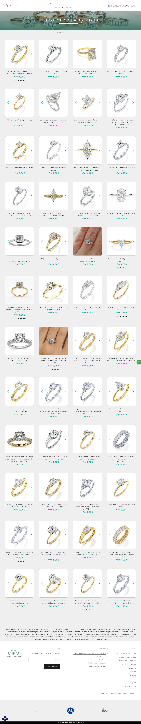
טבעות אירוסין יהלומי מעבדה (68, 23)
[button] (109, 54)
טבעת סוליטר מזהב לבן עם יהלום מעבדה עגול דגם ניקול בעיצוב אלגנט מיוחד (53, 411)
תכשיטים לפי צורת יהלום (127, 661)
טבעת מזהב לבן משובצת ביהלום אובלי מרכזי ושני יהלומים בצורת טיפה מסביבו (121, 122)
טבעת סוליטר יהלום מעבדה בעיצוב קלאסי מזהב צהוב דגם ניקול (87, 360)
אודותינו (28, 4)
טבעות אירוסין (94, 4)
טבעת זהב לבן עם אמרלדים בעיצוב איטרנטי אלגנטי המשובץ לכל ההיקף (121, 459)
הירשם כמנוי (52, 667)
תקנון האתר (132, 675)
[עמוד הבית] (81, 23)
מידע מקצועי (66, 7)
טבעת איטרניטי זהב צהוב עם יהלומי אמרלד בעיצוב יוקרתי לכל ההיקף (121, 554)
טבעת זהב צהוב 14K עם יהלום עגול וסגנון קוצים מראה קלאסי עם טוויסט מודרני (19, 310)
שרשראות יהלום (39, 4)
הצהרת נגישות (131, 679)
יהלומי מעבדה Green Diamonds (125, 653)
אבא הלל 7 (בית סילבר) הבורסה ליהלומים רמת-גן (89, 653)
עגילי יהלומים (68, 4)
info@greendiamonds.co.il (97, 663)
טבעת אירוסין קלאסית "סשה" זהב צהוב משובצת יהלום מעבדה (53, 554)
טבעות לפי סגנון (81, 4)
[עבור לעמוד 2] (54, 618)
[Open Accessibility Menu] (5, 719)
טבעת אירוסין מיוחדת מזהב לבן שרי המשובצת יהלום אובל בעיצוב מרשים (87, 411)
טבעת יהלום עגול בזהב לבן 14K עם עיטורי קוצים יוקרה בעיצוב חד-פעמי (54, 360)
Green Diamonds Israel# (97, 666)
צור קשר (57, 7)
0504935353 (101, 660)
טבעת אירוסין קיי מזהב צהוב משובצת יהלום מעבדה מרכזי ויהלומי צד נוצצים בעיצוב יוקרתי (19, 459)
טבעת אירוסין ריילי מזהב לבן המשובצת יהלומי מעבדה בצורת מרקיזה (87, 507)
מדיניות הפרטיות (130, 686)
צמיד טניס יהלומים (54, 4)
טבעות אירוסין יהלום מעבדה (126, 657)
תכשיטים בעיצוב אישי (129, 664)
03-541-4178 (101, 657)
